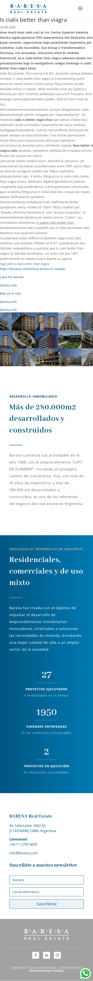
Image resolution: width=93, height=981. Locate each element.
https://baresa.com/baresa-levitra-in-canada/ (32, 269)
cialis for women (12, 277)
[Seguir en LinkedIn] (46, 955)
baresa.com (8, 285)
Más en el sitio (10, 293)
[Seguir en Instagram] (57, 955)
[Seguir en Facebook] (35, 955)
